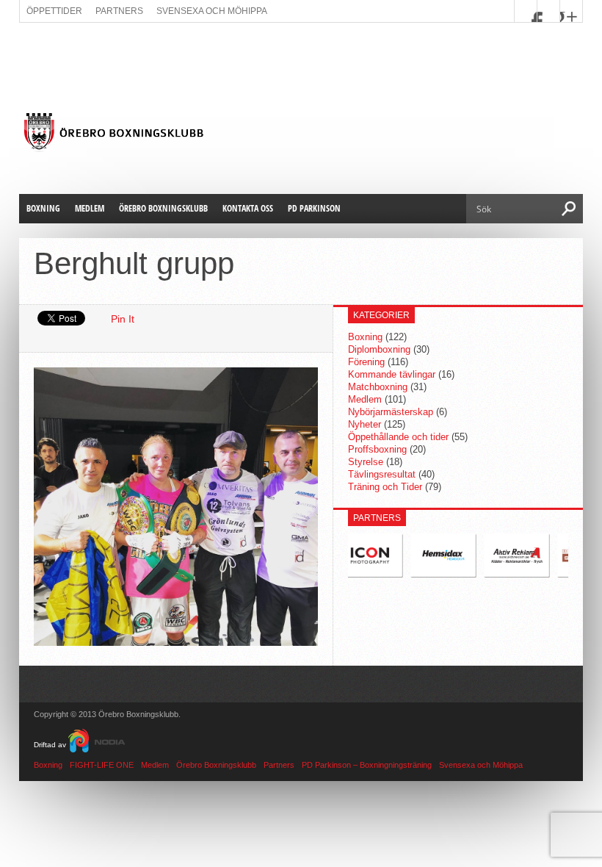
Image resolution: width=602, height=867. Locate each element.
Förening (366, 361)
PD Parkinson (314, 208)
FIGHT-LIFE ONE (102, 764)
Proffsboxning (377, 449)
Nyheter (364, 424)
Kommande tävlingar (391, 374)
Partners (119, 11)
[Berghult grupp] (176, 642)
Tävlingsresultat (382, 474)
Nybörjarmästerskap (390, 411)
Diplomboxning (379, 349)
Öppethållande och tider (398, 436)
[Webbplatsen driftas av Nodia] (96, 745)
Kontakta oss (247, 208)
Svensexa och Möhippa (211, 11)
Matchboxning (377, 386)
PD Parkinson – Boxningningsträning (367, 764)
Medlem (89, 208)
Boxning (43, 208)
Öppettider (54, 11)
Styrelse (365, 461)
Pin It (122, 319)
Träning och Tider (385, 486)
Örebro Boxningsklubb (163, 208)
